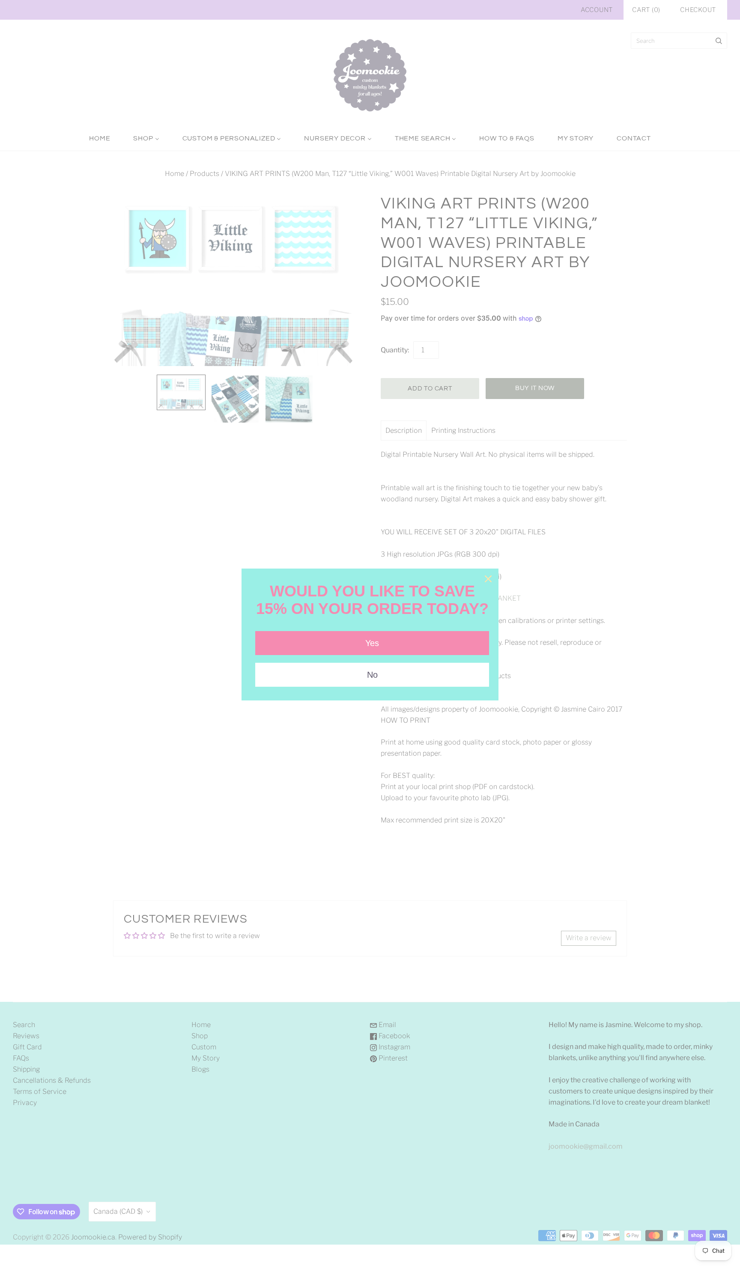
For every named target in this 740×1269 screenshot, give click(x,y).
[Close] (488, 579)
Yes (372, 643)
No (372, 674)
